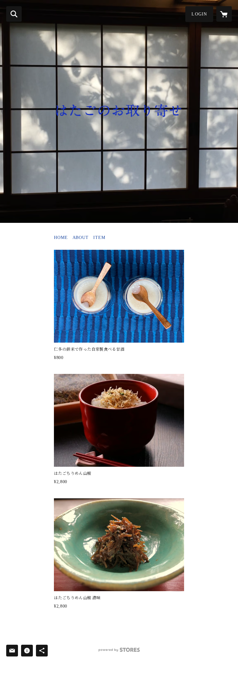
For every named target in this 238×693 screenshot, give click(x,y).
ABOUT (81, 237)
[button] (199, 14)
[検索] (14, 14)
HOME (61, 237)
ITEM (99, 237)
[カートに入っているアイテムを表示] (224, 14)
